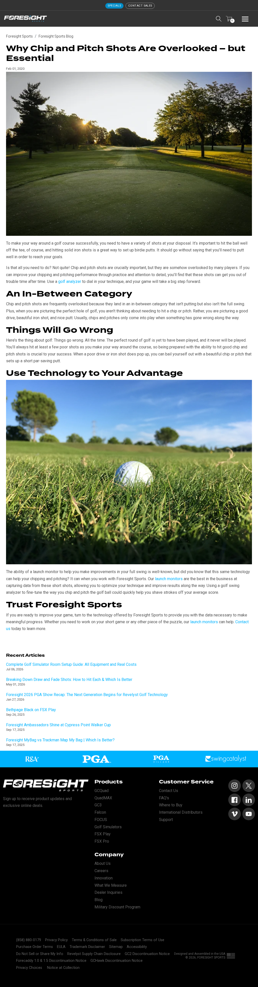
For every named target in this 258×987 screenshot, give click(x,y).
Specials (114, 5)
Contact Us (168, 790)
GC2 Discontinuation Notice (147, 954)
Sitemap (116, 947)
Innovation (103, 878)
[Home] (25, 19)
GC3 (98, 805)
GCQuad (101, 790)
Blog (98, 899)
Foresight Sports (19, 36)
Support (166, 819)
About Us (102, 863)
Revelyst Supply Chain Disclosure (94, 954)
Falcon (100, 812)
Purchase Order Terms (34, 947)
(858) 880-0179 (28, 940)
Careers (101, 870)
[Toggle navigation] (245, 18)
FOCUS (100, 819)
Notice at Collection (63, 968)
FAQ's (164, 798)
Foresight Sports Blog (56, 36)
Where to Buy (170, 805)
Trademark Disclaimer (87, 947)
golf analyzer (69, 281)
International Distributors (181, 812)
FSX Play (102, 834)
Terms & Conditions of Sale (94, 940)
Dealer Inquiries (108, 892)
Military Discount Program (117, 907)
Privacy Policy (56, 940)
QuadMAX (103, 798)
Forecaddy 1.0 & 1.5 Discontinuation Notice (51, 961)
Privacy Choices (29, 968)
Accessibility (137, 947)
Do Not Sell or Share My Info (39, 954)
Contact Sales (140, 5)
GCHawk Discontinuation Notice (116, 961)
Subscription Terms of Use (142, 940)
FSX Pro (101, 841)
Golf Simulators (108, 827)
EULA (61, 947)
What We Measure (110, 885)
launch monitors (169, 578)
